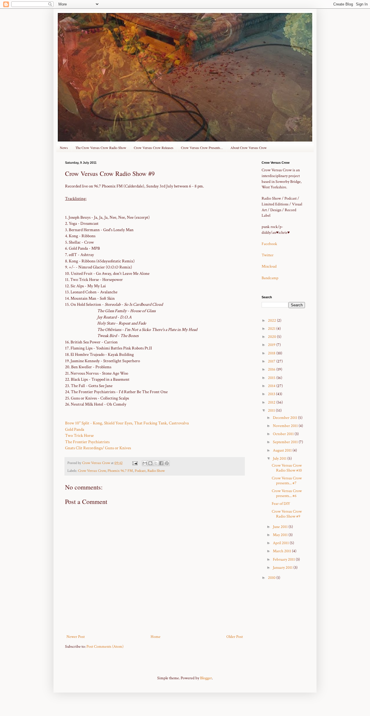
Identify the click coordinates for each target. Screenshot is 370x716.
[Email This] (145, 463)
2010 (272, 577)
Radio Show (156, 470)
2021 (272, 328)
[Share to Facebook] (161, 463)
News (64, 147)
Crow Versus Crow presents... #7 (287, 481)
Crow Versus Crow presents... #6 (287, 493)
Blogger (206, 678)
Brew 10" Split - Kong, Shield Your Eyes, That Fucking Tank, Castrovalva (127, 423)
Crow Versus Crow (92, 470)
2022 (272, 320)
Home (155, 636)
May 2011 (280, 535)
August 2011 (283, 450)
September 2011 (286, 442)
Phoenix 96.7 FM (120, 470)
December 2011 (285, 417)
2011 (272, 410)
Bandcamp (270, 278)
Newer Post (75, 636)
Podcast (140, 470)
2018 (272, 353)
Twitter (267, 255)
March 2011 (282, 551)
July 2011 (280, 458)
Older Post (234, 636)
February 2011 (284, 559)
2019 (272, 344)
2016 (272, 369)
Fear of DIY (281, 503)
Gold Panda (74, 429)
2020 (272, 336)
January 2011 (283, 567)
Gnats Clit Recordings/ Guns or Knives (98, 448)
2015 (272, 377)
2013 (272, 394)
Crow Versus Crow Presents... (202, 147)
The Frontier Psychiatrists (87, 442)
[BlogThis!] (150, 463)
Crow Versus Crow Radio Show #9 (287, 514)
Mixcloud (269, 266)
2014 (272, 386)
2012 (272, 402)
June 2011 (280, 526)
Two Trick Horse (79, 435)
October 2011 (284, 434)
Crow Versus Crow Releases (153, 147)
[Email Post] (134, 463)
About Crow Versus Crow (248, 147)
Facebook (269, 243)
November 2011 (286, 425)
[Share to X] (156, 463)
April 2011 (281, 543)
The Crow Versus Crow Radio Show (100, 147)
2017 (272, 361)
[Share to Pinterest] (167, 463)
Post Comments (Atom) (104, 646)
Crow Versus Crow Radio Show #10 (287, 468)
